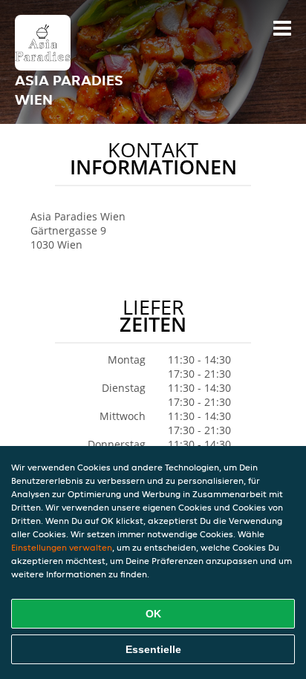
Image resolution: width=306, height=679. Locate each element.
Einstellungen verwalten (61, 547)
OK (153, 614)
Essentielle (153, 649)
